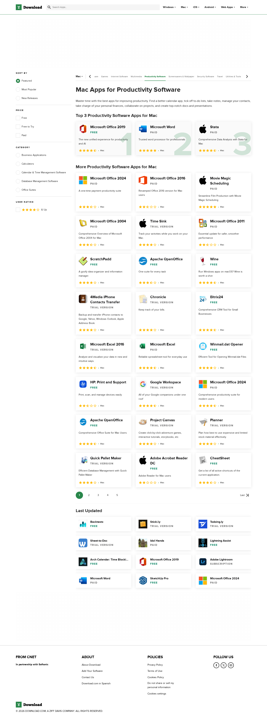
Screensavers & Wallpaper (181, 76)
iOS (195, 7)
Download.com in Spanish (96, 683)
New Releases (30, 98)
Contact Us (88, 677)
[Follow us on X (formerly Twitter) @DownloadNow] (223, 665)
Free (24, 117)
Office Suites (29, 189)
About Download (91, 664)
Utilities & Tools (233, 76)
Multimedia (136, 76)
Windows (168, 7)
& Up (44, 209)
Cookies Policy (155, 677)
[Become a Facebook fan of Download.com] (216, 665)
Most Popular (29, 89)
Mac (183, 7)
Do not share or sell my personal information (160, 685)
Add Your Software (92, 671)
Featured (27, 80)
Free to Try (28, 126)
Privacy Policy (155, 664)
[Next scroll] (246, 76)
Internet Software (119, 76)
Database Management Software (40, 181)
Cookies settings (156, 693)
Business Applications (34, 155)
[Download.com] (29, 7)
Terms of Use (154, 671)
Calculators (28, 163)
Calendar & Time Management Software (44, 172)
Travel (220, 76)
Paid (24, 135)
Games (104, 76)
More (243, 7)
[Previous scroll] (90, 76)
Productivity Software (155, 76)
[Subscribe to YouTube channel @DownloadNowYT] (231, 665)
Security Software (205, 76)
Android (209, 7)
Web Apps (227, 7)
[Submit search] (49, 7)
